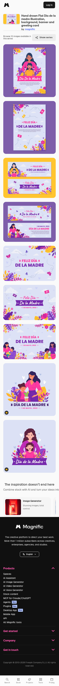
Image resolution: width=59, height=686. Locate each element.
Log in (49, 4)
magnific (30, 29)
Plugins (10, 606)
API (5, 618)
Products (8, 568)
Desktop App (12, 610)
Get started (10, 631)
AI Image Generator (13, 582)
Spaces (7, 573)
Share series (45, 37)
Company (9, 640)
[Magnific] (6, 5)
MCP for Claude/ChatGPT (17, 598)
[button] (29, 554)
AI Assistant (9, 578)
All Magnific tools (12, 622)
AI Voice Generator (13, 590)
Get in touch (10, 650)
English (29, 554)
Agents (9, 602)
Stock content (10, 594)
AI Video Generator (13, 585)
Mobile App (9, 614)
